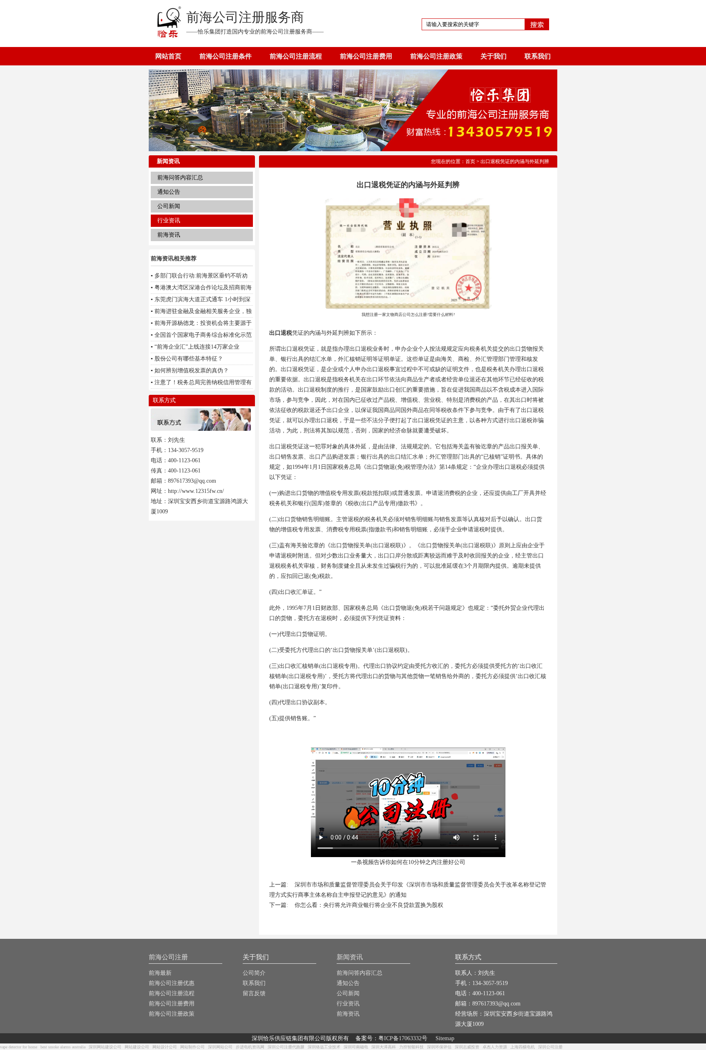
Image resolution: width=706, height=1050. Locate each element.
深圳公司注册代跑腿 (286, 1047)
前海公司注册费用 (366, 56)
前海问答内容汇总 (180, 178)
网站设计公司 (164, 1047)
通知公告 (168, 192)
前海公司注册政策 (436, 56)
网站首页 (168, 56)
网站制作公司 (192, 1047)
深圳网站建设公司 (105, 1047)
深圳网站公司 (220, 1047)
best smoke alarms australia (62, 1047)
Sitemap (445, 1038)
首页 (470, 161)
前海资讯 (168, 235)
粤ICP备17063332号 (402, 1038)
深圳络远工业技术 (324, 1047)
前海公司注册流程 (296, 56)
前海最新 (160, 973)
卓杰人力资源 (495, 1047)
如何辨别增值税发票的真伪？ (191, 370)
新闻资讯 (350, 957)
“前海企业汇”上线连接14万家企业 (196, 347)
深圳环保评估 (439, 1047)
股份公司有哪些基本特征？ (188, 359)
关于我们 (493, 56)
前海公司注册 (168, 957)
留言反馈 (254, 993)
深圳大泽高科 (383, 1047)
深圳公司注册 (550, 1047)
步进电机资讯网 (250, 1047)
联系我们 (538, 56)
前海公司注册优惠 (171, 983)
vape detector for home (18, 1047)
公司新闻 (168, 206)
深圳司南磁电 (356, 1047)
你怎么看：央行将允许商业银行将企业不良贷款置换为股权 (369, 905)
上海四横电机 (522, 1047)
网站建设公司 (137, 1047)
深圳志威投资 (467, 1047)
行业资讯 (168, 220)
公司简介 (254, 973)
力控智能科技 (411, 1047)
